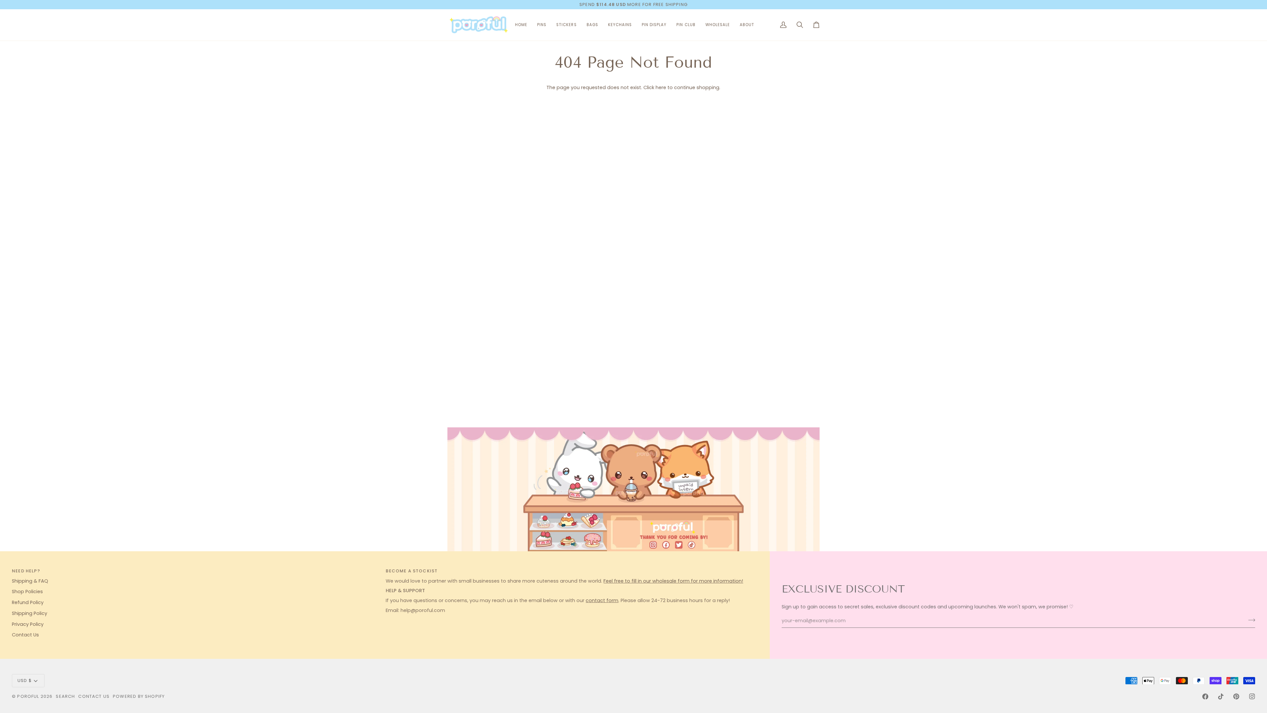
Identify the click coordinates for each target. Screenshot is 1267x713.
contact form (602, 600)
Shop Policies (27, 591)
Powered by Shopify (139, 696)
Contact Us (25, 634)
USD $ (24, 680)
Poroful (28, 696)
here (661, 87)
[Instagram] (1252, 696)
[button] (541, 25)
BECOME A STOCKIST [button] (412, 571)
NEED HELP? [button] (26, 571)
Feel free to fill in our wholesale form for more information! (673, 581)
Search (65, 696)
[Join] (1249, 620)
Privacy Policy (28, 624)
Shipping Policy (29, 613)
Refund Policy (28, 602)
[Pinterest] (1236, 696)
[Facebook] (1205, 696)
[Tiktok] (1220, 696)
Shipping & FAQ (30, 581)
